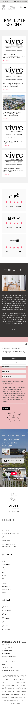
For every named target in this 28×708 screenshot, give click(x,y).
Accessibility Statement (9, 656)
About (3, 561)
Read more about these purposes (12, 355)
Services (4, 575)
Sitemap (4, 592)
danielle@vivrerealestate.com (10, 533)
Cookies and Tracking (8, 659)
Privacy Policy (6, 653)
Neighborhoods (6, 569)
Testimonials (5, 581)
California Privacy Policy (9, 661)
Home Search (6, 564)
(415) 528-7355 (6, 530)
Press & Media (6, 586)
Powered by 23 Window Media (10, 670)
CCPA (3, 664)
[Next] (24, 451)
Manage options (14, 363)
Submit (5, 408)
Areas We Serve (6, 589)
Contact (4, 583)
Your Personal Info (7, 667)
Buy (3, 567)
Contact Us (14, 329)
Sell (3, 572)
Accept (14, 358)
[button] (25, 344)
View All (18, 206)
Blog (3, 578)
